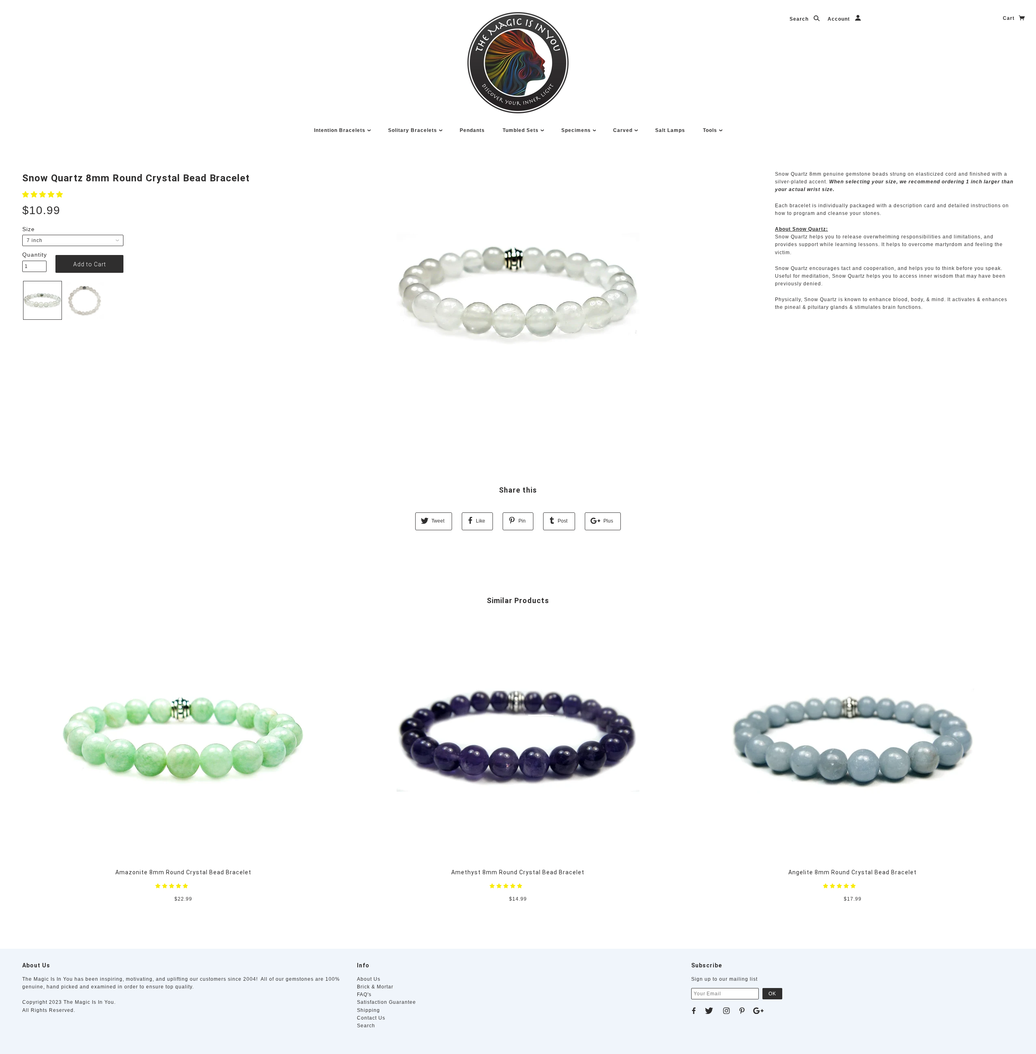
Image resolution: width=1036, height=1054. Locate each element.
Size (28, 229)
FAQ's (364, 994)
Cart (1009, 18)
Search (800, 19)
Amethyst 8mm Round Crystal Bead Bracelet (517, 872)
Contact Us (371, 1018)
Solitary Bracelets (413, 130)
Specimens (576, 130)
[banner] (518, 62)
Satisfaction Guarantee (386, 1002)
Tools (711, 130)
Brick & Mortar (375, 987)
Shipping (368, 1010)
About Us (368, 979)
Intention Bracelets (340, 130)
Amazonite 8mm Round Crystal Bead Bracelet (183, 872)
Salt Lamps (670, 130)
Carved (623, 130)
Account (839, 19)
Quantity (34, 254)
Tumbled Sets (521, 130)
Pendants (472, 130)
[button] (43, 194)
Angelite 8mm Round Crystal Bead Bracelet (852, 872)
